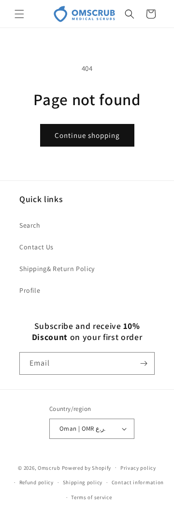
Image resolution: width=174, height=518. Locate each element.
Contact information (138, 482)
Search (30, 225)
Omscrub (49, 467)
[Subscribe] (143, 363)
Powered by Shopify (87, 467)
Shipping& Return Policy (57, 268)
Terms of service (91, 497)
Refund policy (36, 482)
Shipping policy (83, 482)
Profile (29, 290)
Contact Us (36, 247)
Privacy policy (138, 467)
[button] (19, 14)
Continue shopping (87, 135)
